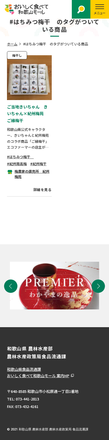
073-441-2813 (27, 399)
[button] (10, 286)
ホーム (12, 43)
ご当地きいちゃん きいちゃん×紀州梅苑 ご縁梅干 (27, 114)
